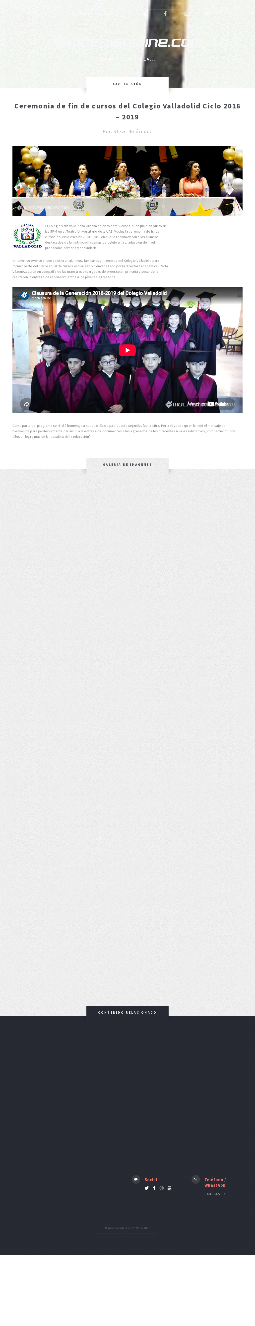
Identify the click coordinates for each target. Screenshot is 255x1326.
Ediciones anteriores (93, 14)
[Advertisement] (127, 1088)
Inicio (50, 14)
